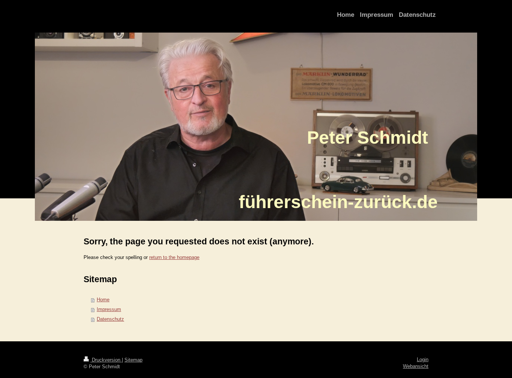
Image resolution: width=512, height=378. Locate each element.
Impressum (109, 309)
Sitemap (133, 360)
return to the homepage (174, 257)
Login (422, 359)
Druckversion (106, 360)
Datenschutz (110, 319)
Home (103, 299)
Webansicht (415, 366)
